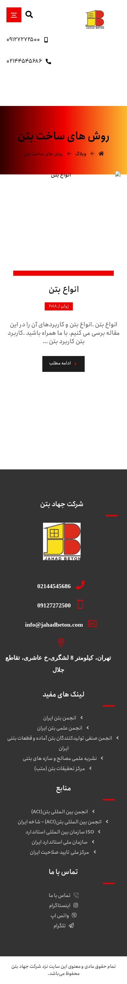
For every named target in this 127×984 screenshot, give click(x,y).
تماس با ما (60, 896)
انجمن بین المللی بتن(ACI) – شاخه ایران (60, 822)
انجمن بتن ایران (59, 718)
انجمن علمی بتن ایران (59, 728)
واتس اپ (59, 916)
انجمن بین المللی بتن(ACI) (59, 812)
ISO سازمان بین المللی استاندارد (59, 832)
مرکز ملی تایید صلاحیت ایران (60, 852)
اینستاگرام (59, 906)
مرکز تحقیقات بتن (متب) (59, 769)
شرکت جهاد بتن (26, 966)
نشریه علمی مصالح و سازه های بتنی (60, 759)
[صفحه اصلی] (101, 154)
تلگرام (60, 926)
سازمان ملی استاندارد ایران (59, 842)
